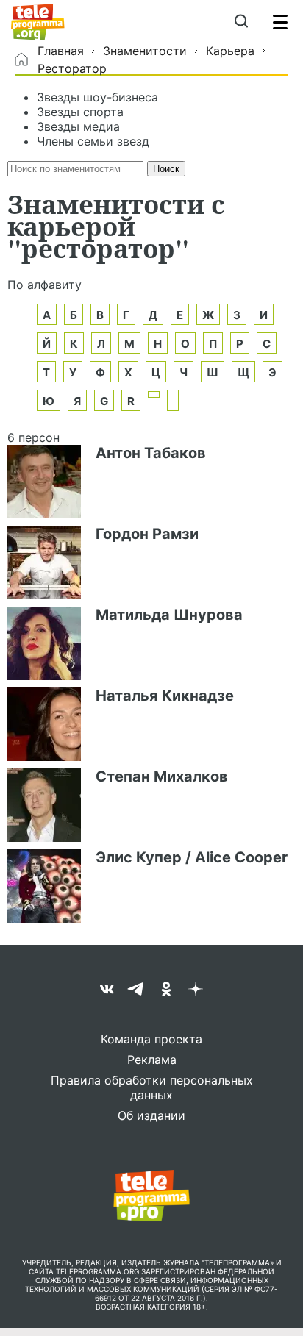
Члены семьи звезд (93, 141)
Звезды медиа (78, 126)
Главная (61, 50)
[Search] (241, 22)
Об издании (151, 1115)
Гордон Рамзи (147, 534)
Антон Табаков (151, 453)
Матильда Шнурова (169, 615)
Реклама (152, 1059)
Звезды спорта (80, 111)
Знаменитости (145, 50)
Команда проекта (151, 1039)
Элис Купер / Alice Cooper (192, 857)
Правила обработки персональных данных (152, 1087)
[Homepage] (38, 22)
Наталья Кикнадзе (165, 695)
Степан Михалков (162, 776)
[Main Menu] (280, 22)
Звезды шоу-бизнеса (97, 97)
